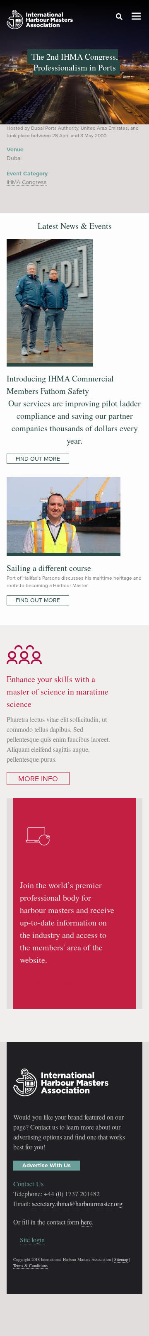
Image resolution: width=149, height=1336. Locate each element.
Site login (32, 1239)
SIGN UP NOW (55, 983)
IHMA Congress (27, 182)
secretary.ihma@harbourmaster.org (77, 1203)
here (86, 1221)
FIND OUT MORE (38, 459)
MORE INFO (38, 779)
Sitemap (121, 1259)
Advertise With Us (46, 1165)
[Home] (40, 21)
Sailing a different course (49, 567)
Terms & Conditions (30, 1265)
